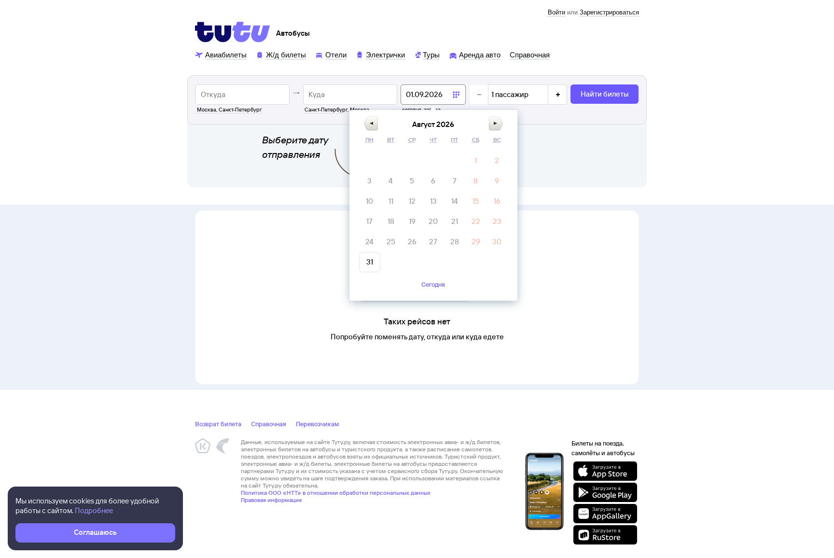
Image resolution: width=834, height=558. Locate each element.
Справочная (268, 424)
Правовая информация (271, 499)
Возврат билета (218, 424)
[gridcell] (475, 161)
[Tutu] (232, 31)
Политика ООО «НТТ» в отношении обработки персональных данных (336, 492)
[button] (371, 123)
